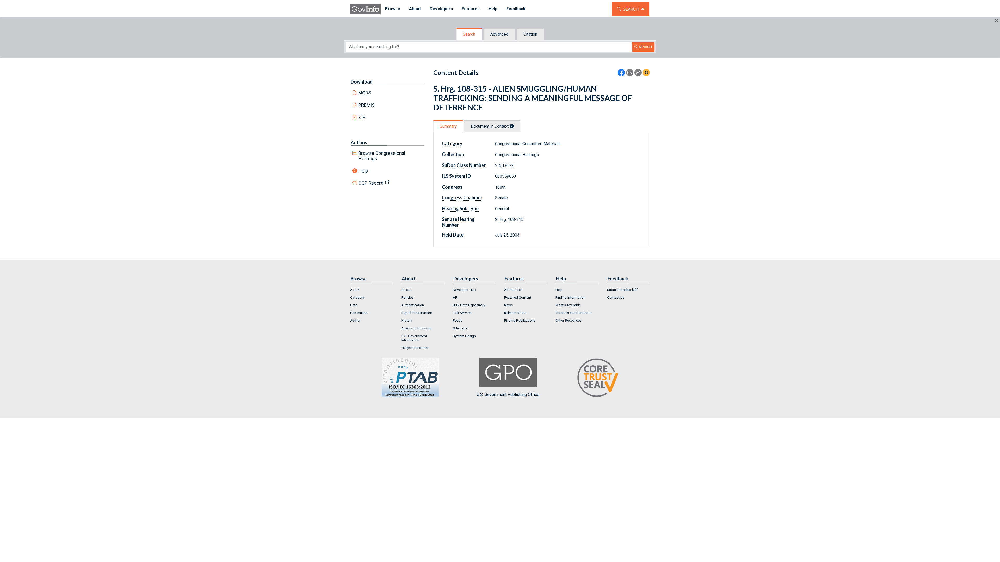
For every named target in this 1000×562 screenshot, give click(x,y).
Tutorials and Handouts (573, 313)
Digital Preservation (416, 313)
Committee (358, 313)
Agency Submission (416, 328)
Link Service (462, 313)
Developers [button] (441, 8)
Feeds (457, 320)
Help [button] (493, 8)
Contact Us (615, 297)
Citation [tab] (530, 34)
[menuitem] (393, 9)
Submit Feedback (620, 290)
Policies (407, 297)
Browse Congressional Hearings (381, 155)
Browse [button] (392, 8)
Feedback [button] (516, 8)
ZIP (361, 117)
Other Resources (568, 320)
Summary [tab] (448, 126)
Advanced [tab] (499, 34)
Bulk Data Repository (469, 305)
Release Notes (515, 313)
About (406, 290)
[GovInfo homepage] (365, 9)
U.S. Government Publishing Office (508, 394)
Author (355, 320)
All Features (513, 290)
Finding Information (570, 297)
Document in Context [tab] (490, 126)
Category (357, 297)
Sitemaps (460, 328)
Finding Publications (519, 320)
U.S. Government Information (414, 338)
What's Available (568, 305)
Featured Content (517, 297)
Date (353, 305)
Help (363, 171)
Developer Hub (464, 290)
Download (362, 82)
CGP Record (370, 183)
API (455, 297)
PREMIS (366, 105)
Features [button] (471, 8)
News (508, 305)
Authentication (412, 305)
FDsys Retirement (414, 348)
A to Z (355, 290)
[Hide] (996, 20)
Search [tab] (469, 34)
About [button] (415, 8)
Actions (359, 142)
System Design (464, 336)
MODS (364, 92)
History (407, 320)
